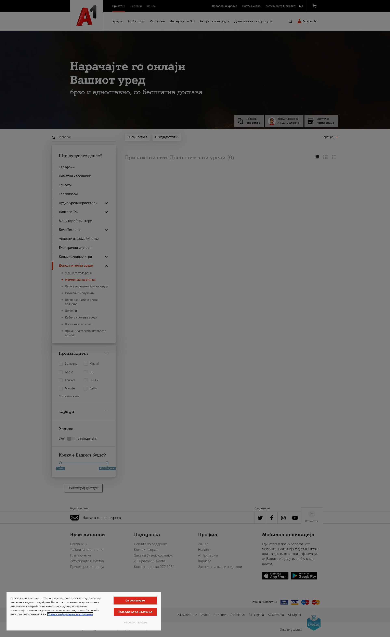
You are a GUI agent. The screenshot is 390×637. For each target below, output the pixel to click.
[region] (83, 611)
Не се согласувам (135, 622)
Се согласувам (135, 600)
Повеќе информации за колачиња (70, 614)
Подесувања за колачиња (135, 611)
